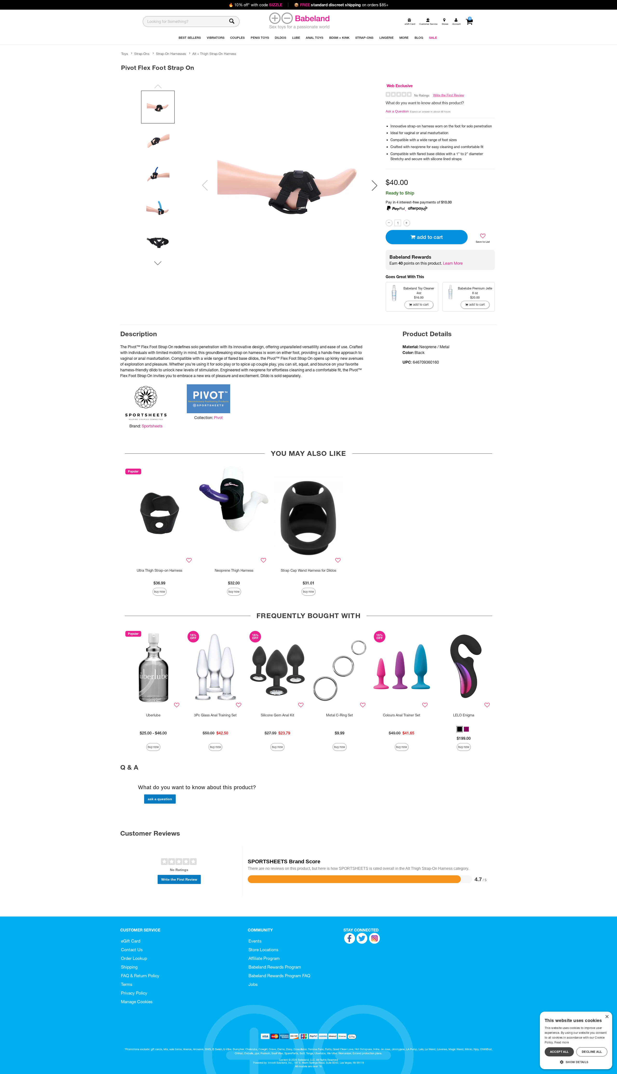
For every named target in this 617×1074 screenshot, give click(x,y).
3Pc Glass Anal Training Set (215, 715)
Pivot (218, 417)
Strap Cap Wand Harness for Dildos (308, 570)
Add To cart (430, 237)
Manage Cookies (137, 1001)
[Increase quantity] (406, 223)
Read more (561, 1042)
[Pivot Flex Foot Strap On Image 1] (289, 185)
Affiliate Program (264, 958)
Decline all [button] (592, 1052)
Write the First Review (448, 95)
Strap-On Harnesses (171, 54)
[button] (374, 185)
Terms (126, 984)
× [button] (607, 1017)
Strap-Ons (141, 54)
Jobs (253, 984)
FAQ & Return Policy (140, 975)
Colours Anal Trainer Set (401, 715)
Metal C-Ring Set (339, 715)
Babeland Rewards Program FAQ (279, 975)
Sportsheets (152, 426)
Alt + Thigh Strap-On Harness (214, 54)
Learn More (453, 263)
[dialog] (576, 1040)
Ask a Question (397, 111)
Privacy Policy (134, 992)
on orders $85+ (341, 4)
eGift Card (130, 940)
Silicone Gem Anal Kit (277, 715)
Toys (124, 54)
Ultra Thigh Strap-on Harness (159, 570)
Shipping (129, 966)
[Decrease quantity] (389, 223)
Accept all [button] (559, 1052)
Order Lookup (134, 958)
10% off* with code (255, 4)
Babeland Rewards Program (274, 966)
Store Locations (263, 949)
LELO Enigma (463, 715)
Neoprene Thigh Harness (234, 570)
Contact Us (132, 949)
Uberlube (153, 715)
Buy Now (159, 591)
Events (255, 940)
